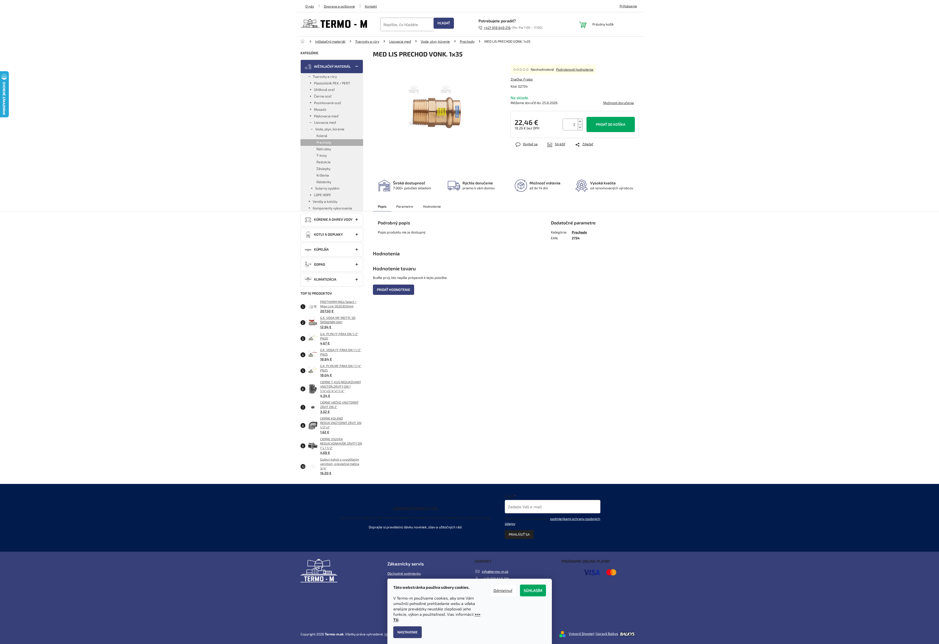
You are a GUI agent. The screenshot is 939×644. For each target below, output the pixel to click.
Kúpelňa (321, 249)
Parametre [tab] (404, 206)
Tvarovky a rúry (325, 76)
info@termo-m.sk (495, 571)
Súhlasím (533, 590)
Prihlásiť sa (519, 534)
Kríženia (322, 175)
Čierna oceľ (322, 96)
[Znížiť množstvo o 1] (580, 127)
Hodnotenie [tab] (432, 206)
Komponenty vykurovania (332, 208)
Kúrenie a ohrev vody (333, 219)
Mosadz (320, 109)
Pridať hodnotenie (393, 290)
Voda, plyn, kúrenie (329, 129)
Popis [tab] (382, 206)
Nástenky (323, 182)
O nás (309, 6)
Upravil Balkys (607, 633)
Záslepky (323, 168)
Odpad (319, 264)
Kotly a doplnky (328, 234)
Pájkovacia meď (326, 116)
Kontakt (371, 6)
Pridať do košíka (610, 124)
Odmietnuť (502, 590)
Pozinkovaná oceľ (327, 103)
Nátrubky (323, 149)
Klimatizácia (325, 279)
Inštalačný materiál (332, 66)
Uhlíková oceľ (324, 89)
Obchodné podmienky (404, 573)
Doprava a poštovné (339, 6)
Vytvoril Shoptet (581, 633)
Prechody (323, 142)
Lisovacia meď (325, 122)
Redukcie (323, 162)
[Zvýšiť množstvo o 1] (580, 121)
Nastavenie (407, 632)
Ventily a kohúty (325, 201)
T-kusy (321, 155)
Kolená (321, 136)
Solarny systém (327, 188)
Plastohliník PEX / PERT (332, 83)
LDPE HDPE (322, 195)
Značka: (522, 79)
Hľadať (443, 23)
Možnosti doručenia (618, 103)
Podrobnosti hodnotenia (574, 69)
